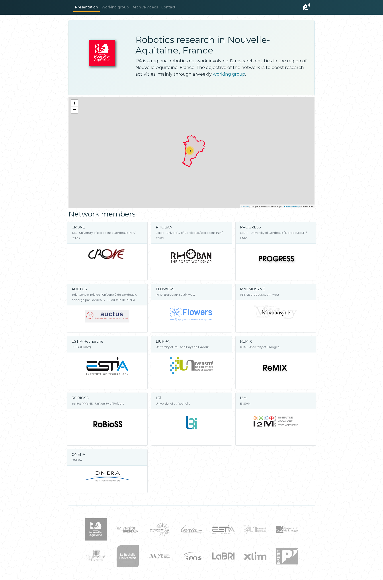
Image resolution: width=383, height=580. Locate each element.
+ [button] (74, 103)
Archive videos (145, 7)
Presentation (86, 7)
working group (229, 74)
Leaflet (245, 206)
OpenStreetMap (291, 206)
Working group (115, 7)
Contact (168, 7)
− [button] (74, 109)
